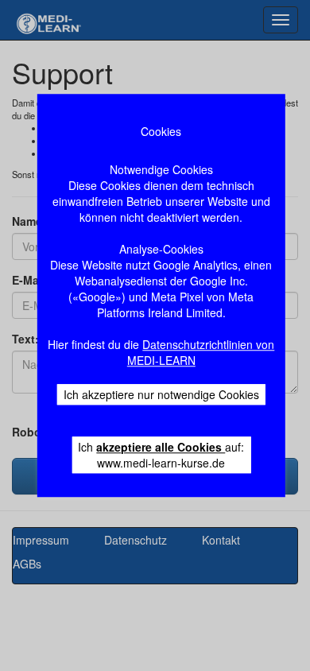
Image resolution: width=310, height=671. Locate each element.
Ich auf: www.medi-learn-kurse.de (161, 455)
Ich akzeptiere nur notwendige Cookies (161, 394)
